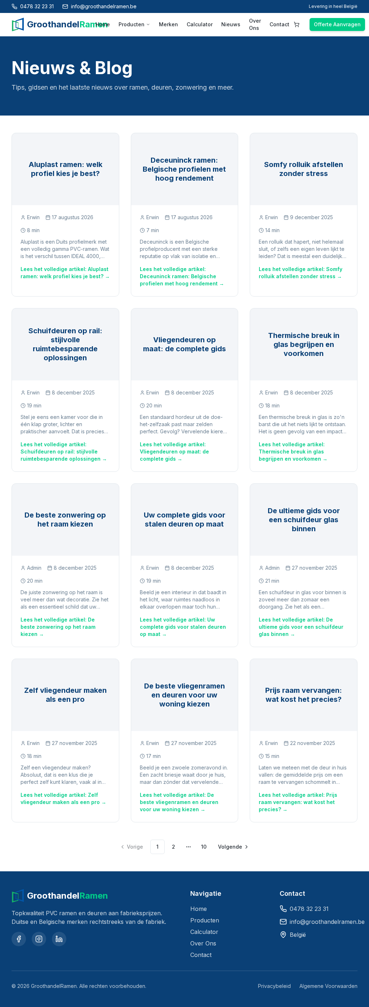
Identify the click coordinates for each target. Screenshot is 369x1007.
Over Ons (255, 24)
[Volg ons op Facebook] (19, 939)
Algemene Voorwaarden (328, 986)
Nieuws (230, 24)
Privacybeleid (274, 986)
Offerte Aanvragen (337, 24)
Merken (168, 24)
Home (102, 24)
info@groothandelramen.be (327, 921)
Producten (132, 24)
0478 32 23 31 (309, 908)
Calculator (200, 24)
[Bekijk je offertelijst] (296, 24)
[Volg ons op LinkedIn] (59, 939)
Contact (279, 24)
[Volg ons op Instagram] (39, 939)
